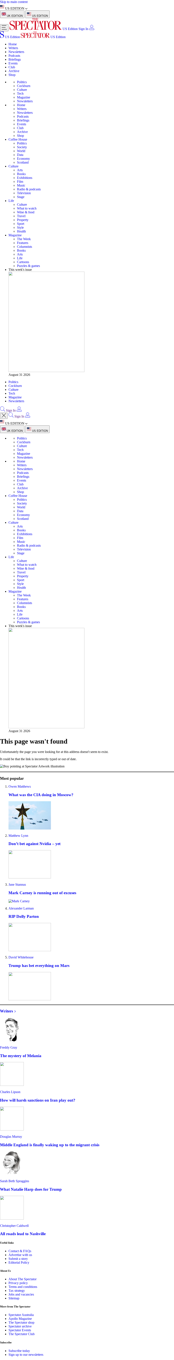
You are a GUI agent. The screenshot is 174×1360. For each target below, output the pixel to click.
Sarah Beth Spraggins (14, 1181)
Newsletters (16, 52)
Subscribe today (19, 1351)
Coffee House (17, 139)
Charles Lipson (10, 1092)
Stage (20, 197)
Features (22, 243)
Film (20, 181)
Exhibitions (24, 178)
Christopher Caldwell (14, 1225)
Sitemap (13, 1298)
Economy (23, 158)
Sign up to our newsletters (25, 1354)
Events (13, 63)
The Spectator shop (21, 1322)
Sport (20, 223)
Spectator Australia (21, 1315)
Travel (21, 216)
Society (22, 147)
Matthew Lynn (18, 835)
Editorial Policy (18, 1262)
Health (21, 231)
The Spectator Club (21, 1334)
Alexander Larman (21, 908)
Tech (20, 93)
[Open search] (2, 410)
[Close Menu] (4, 416)
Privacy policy (18, 1283)
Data (20, 155)
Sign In (83, 29)
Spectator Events (19, 1330)
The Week (24, 239)
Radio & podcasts (29, 189)
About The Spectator (22, 1279)
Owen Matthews (19, 786)
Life (11, 200)
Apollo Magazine (20, 1318)
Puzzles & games (28, 266)
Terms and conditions (22, 1287)
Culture (22, 89)
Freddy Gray (8, 1047)
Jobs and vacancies (21, 1294)
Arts (20, 170)
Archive (13, 71)
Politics (22, 82)
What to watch (26, 208)
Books (21, 174)
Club (11, 67)
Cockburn (23, 86)
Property (22, 220)
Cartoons (23, 262)
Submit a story (18, 1258)
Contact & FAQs (19, 1251)
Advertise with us (20, 1255)
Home (12, 44)
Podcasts (14, 55)
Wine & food (25, 212)
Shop (11, 75)
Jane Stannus (17, 884)
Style (20, 227)
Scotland (23, 162)
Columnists (24, 246)
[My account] (91, 29)
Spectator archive (20, 1326)
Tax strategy (16, 1290)
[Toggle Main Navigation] (4, 27)
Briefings (14, 59)
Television (24, 193)
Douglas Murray (11, 1136)
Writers (13, 48)
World (21, 151)
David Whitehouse (21, 957)
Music (21, 185)
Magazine (23, 97)
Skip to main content (14, 2)
